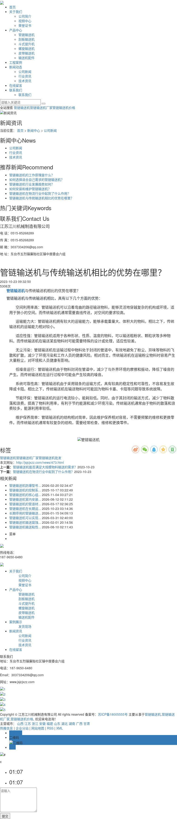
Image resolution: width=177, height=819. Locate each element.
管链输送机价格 (64, 107)
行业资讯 (24, 76)
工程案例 (15, 62)
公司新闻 (24, 71)
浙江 (35, 723)
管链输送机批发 (50, 457)
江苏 (27, 723)
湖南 (72, 723)
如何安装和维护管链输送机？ (30, 188)
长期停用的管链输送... (25, 513)
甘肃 (86, 723)
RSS (50, 728)
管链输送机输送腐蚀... (25, 522)
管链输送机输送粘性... (25, 527)
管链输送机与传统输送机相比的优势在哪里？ (41, 198)
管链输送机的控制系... (25, 490)
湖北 (64, 723)
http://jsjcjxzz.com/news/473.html (40, 462)
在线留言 (15, 85)
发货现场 (24, 626)
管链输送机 (26, 34)
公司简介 (24, 16)
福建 (50, 723)
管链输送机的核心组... (25, 494)
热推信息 (6, 728)
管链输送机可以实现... (25, 517)
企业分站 (22, 728)
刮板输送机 (26, 39)
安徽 (42, 723)
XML (59, 728)
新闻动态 (15, 67)
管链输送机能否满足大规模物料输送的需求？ (45, 467)
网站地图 (37, 728)
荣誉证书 (24, 25)
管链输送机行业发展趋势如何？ (31, 184)
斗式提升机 (26, 44)
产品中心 (15, 30)
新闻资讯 (15, 631)
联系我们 (15, 90)
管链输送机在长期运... (25, 508)
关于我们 (15, 11)
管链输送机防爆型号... (25, 485)
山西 (20, 723)
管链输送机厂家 (41, 107)
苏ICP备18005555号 (113, 714)
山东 (57, 723)
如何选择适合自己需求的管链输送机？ (36, 179)
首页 (12, 7)
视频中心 (24, 20)
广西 (79, 723)
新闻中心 (33, 130)
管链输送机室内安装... (25, 499)
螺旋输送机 (26, 48)
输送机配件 (26, 57)
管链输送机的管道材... (25, 504)
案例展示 (15, 621)
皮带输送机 (26, 53)
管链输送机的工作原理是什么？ (31, 175)
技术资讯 (24, 80)
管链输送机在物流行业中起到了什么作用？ (40, 193)
